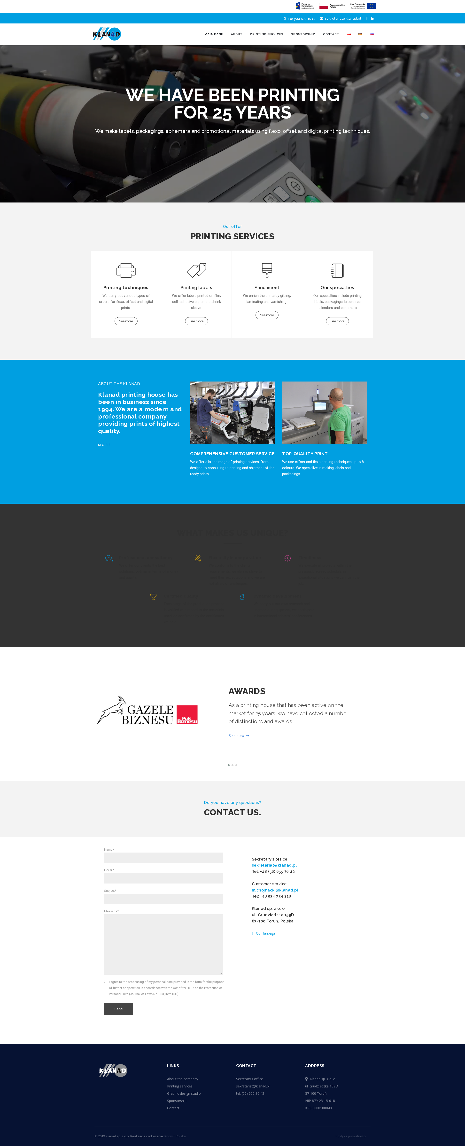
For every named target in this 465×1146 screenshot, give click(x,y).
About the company (182, 1079)
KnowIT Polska (175, 1136)
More (105, 444)
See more (126, 321)
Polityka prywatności (351, 1136)
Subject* (110, 890)
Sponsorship (303, 34)
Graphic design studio (184, 1093)
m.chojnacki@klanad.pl (275, 890)
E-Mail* (109, 870)
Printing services (266, 34)
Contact (331, 34)
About (236, 34)
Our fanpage (265, 933)
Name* (109, 849)
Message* (111, 911)
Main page (213, 34)
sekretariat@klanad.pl (342, 18)
